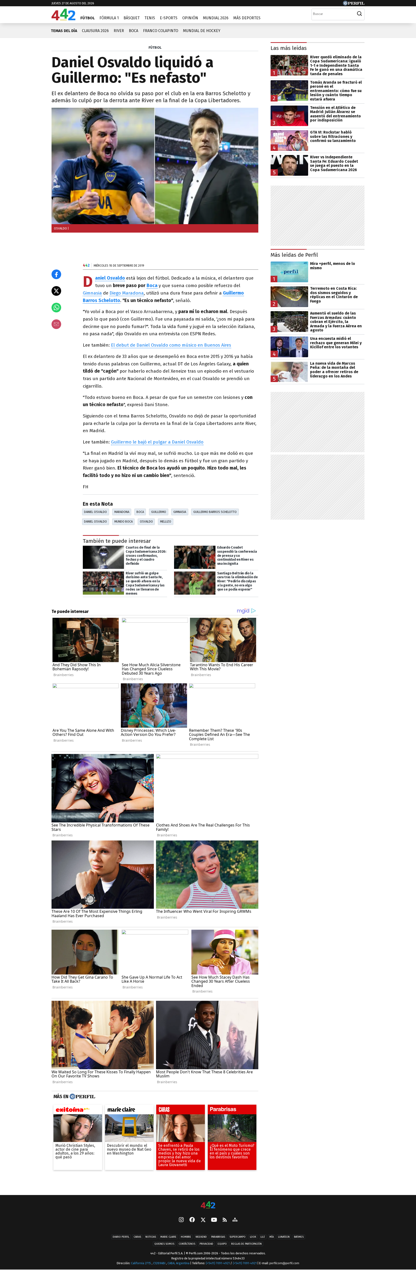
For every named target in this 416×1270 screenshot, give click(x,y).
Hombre (186, 1236)
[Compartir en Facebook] (56, 274)
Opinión (190, 18)
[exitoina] (77, 1110)
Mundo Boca (123, 521)
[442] (208, 1205)
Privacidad (206, 1243)
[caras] (180, 1110)
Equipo (222, 1243)
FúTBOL (155, 47)
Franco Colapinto (160, 30)
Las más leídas (289, 48)
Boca (133, 30)
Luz (262, 1236)
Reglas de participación (246, 1243)
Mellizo (165, 521)
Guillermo (158, 512)
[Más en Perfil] (81, 1097)
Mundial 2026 (215, 18)
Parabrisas (218, 1236)
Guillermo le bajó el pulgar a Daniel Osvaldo (157, 442)
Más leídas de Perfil (294, 255)
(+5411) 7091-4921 (218, 1263)
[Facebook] (192, 1220)
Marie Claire (168, 1236)
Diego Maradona (127, 293)
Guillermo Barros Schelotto (215, 512)
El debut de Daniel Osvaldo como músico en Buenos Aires (171, 345)
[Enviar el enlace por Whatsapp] (56, 307)
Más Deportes (246, 18)
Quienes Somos (164, 1243)
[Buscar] (359, 14)
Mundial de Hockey (201, 30)
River (119, 30)
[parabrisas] (232, 1110)
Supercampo (237, 1236)
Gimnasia (92, 293)
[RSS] (225, 1220)
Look (253, 1236)
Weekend (201, 1236)
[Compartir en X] (56, 291)
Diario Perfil (121, 1236)
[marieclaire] (129, 1110)
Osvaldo (146, 521)
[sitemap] (235, 1220)
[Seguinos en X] (203, 1220)
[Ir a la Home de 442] (63, 19)
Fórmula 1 (109, 18)
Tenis (149, 18)
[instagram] (181, 1220)
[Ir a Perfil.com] (353, 4)
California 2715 (141, 1263)
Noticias (150, 1236)
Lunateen (284, 1236)
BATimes (299, 1236)
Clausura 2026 (95, 30)
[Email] (56, 324)
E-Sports (168, 18)
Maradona (121, 512)
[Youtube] (214, 1220)
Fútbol (87, 18)
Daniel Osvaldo (95, 512)
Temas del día (64, 30)
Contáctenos (187, 1243)
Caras (137, 1236)
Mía (271, 1236)
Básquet (132, 18)
